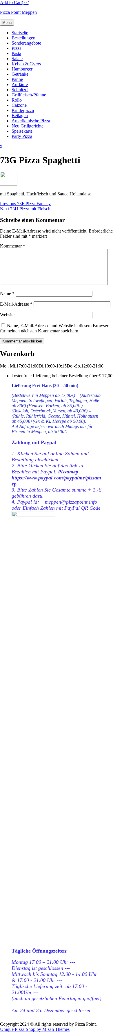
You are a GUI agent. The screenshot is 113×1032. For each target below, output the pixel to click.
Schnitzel (20, 89)
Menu (7, 22)
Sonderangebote (26, 43)
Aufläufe (20, 84)
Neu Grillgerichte (27, 125)
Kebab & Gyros (26, 63)
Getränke (20, 74)
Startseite (20, 32)
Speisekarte (22, 131)
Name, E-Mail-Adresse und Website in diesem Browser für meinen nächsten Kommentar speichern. (54, 328)
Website (7, 314)
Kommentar (12, 245)
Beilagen (20, 115)
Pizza (16, 48)
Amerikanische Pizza (31, 120)
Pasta (16, 53)
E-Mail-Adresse (16, 304)
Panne (17, 79)
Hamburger (22, 68)
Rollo (17, 100)
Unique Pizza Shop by (35, 1029)
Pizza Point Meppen (18, 12)
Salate (17, 58)
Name (7, 293)
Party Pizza (22, 136)
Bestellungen (23, 37)
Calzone (19, 105)
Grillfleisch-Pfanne (29, 94)
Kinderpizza (23, 110)
